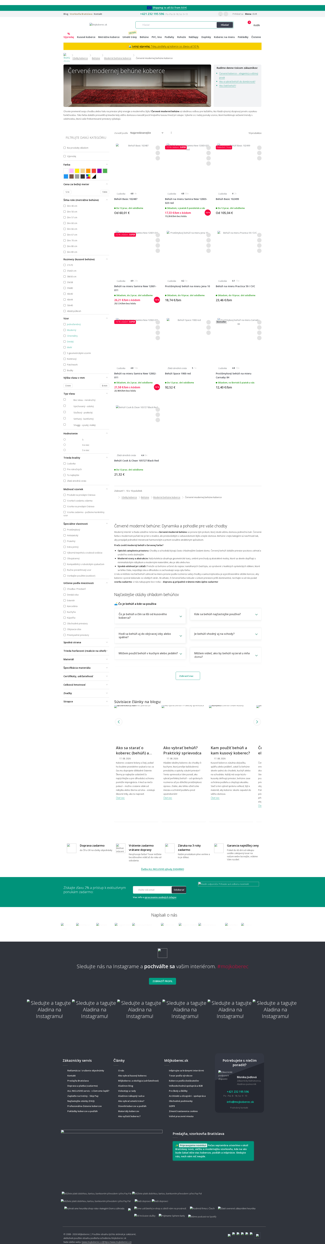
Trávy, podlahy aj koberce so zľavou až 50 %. (165, 46)
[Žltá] (77, 171)
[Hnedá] (71, 176)
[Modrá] (66, 176)
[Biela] (66, 171)
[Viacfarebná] (88, 176)
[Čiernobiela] (94, 176)
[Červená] (94, 171)
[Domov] (66, 55)
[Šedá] (77, 176)
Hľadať (225, 24)
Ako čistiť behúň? (227, 85)
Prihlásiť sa (237, 13)
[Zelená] (105, 171)
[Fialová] (99, 171)
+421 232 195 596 (152, 14)
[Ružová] (71, 171)
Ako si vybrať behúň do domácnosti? (237, 81)
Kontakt (98, 13)
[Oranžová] (88, 171)
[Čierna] (83, 176)
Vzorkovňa (81, 13)
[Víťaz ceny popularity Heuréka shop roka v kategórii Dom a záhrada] (98, 24)
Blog (65, 13)
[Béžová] (83, 171)
